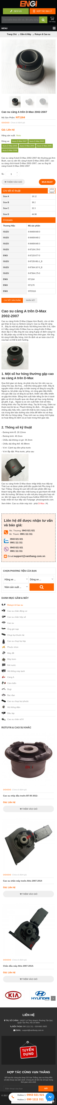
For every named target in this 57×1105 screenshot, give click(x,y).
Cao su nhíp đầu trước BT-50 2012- (20, 796)
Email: (11, 556)
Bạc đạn (11, 695)
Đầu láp (10, 713)
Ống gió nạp (13, 629)
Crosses (8, 220)
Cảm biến (11, 683)
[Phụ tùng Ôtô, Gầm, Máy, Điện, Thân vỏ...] (28, 6)
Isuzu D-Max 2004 (27, 146)
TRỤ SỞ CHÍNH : (12, 1020)
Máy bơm (11, 659)
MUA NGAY (47, 182)
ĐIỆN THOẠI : (17, 1026)
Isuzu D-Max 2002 (37, 141)
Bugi (9, 689)
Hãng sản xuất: (8, 135)
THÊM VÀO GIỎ (14, 182)
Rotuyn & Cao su (15, 605)
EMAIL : (19, 1030)
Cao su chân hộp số (16, 617)
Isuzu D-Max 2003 (10, 146)
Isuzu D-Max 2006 (10, 150)
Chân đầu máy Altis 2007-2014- (18, 966)
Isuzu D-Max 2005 (44, 146)
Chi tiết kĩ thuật (11, 190)
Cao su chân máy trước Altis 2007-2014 (22, 881)
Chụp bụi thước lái (15, 635)
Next (53, 998)
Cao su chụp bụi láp (16, 641)
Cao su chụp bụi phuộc (18, 701)
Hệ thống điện (13, 707)
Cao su (10, 623)
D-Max (41, 503)
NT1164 (20, 117)
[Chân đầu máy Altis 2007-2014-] (28, 955)
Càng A (10, 677)
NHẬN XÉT (30, 300)
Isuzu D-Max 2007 (19, 141)
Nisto (18, 135)
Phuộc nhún (12, 647)
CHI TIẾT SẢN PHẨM (12, 300)
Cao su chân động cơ (17, 611)
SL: (3, 174)
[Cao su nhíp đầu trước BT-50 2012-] (28, 785)
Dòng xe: (5, 141)
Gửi (46, 1089)
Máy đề (10, 653)
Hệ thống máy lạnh (16, 671)
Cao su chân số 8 (15, 719)
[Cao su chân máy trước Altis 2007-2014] (28, 870)
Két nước (11, 665)
